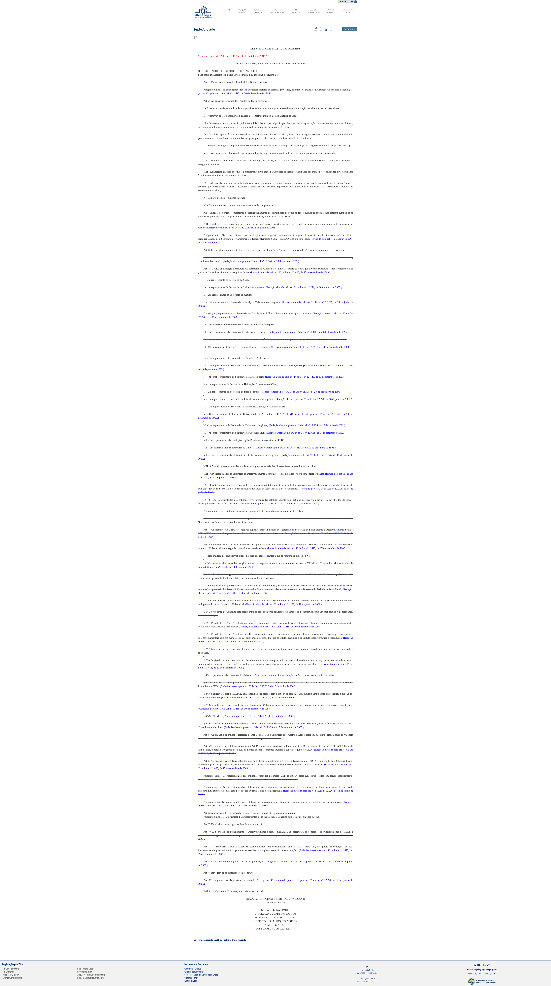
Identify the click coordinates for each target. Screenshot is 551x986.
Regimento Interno (192, 978)
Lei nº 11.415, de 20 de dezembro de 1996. (247, 93)
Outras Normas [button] (330, 11)
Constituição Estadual (193, 968)
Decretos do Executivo (314, 11)
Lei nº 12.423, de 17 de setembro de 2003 (307, 272)
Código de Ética (191, 981)
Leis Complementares (277, 11)
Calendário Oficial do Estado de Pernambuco (367, 971)
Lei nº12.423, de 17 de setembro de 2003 (327, 346)
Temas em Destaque (258, 11)
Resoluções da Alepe (85, 968)
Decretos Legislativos (85, 972)
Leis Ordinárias (296, 11)
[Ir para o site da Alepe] (482, 981)
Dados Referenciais (350, 29)
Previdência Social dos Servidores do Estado (201, 975)
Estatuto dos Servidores (194, 972)
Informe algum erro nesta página (481, 973)
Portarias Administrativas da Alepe (90, 978)
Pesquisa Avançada (242, 11)
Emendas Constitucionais (12, 978)
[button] (341, 1)
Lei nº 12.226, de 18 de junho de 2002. (255, 227)
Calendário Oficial (348, 11)
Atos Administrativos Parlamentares (91, 975)
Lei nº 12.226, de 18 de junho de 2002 (320, 287)
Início (228, 10)
